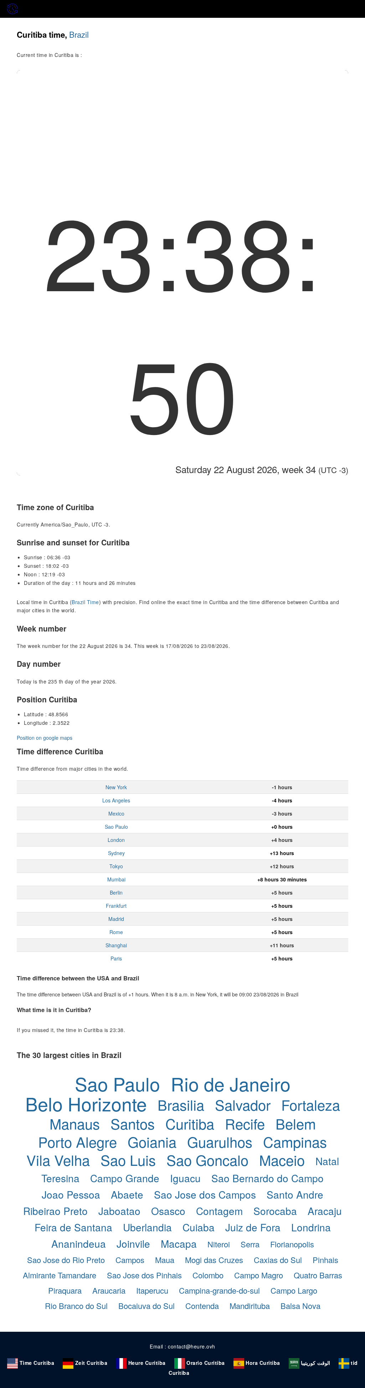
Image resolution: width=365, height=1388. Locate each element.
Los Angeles (116, 800)
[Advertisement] (182, 123)
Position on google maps (44, 737)
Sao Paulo (116, 826)
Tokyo (116, 866)
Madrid (116, 918)
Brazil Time (85, 602)
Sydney (116, 853)
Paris (116, 958)
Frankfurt (116, 905)
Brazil (79, 34)
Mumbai (116, 879)
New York (116, 787)
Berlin (116, 892)
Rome (116, 932)
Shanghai (116, 945)
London (116, 839)
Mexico (116, 813)
